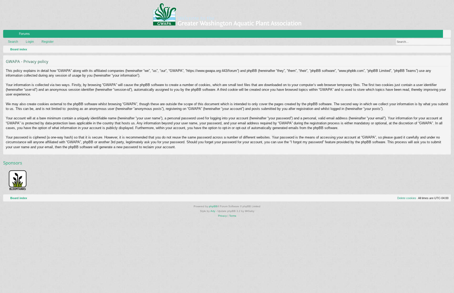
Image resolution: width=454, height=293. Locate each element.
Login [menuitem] (440, 35)
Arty (212, 211)
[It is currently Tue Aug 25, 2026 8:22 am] (445, 49)
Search (13, 42)
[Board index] (227, 15)
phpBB (213, 206)
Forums (24, 34)
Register (48, 42)
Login (30, 42)
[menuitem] (431, 34)
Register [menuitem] (448, 35)
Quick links (8, 35)
